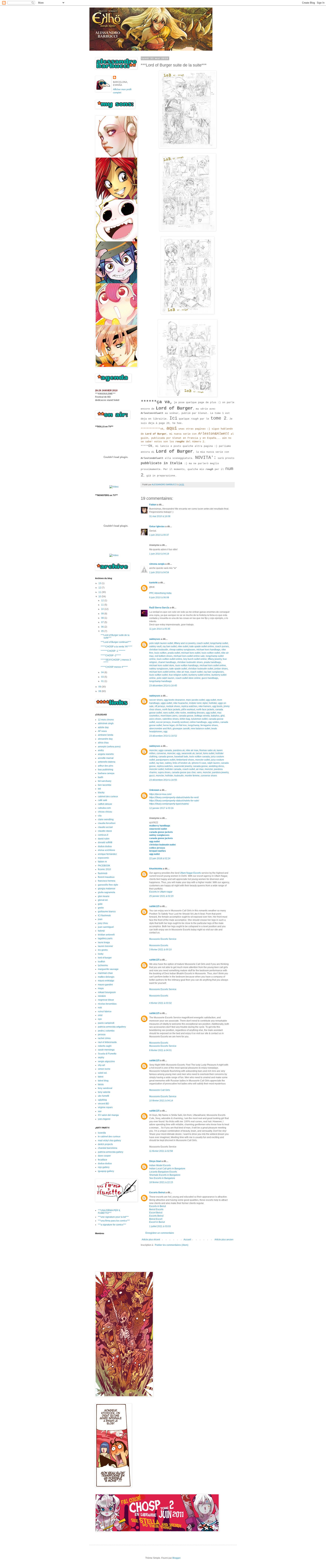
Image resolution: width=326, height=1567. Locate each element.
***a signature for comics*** (112, 1224)
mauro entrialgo (106, 980)
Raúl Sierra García (159, 607)
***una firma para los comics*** (114, 1220)
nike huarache (180, 703)
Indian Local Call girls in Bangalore (167, 1168)
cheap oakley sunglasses (182, 649)
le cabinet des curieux (109, 1136)
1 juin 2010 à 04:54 (159, 572)
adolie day (103, 727)
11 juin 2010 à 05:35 (159, 629)
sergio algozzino (106, 1061)
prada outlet (174, 653)
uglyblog (102, 1100)
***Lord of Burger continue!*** (116, 642)
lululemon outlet (199, 719)
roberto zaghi (104, 1046)
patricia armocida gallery (110, 1152)
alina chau (103, 742)
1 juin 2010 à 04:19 (159, 553)
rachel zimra (104, 1038)
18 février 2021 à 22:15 (161, 1182)
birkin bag (185, 719)
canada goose (186, 715)
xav (99, 1111)
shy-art (101, 1065)
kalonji (101, 930)
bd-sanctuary (104, 781)
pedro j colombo (106, 1030)
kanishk (153, 582)
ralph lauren (213, 763)
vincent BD (103, 1103)
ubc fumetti (103, 1096)
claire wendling (106, 819)
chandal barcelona (107, 1148)
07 (102, 622)
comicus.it (103, 835)
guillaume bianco (107, 911)
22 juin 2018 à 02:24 (159, 858)
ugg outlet (211, 700)
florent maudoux (106, 877)
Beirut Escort (155, 1219)
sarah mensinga (106, 1049)
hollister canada (173, 769)
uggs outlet (166, 703)
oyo (100, 1019)
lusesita (102, 1132)
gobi (100, 904)
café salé (102, 800)
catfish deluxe (105, 804)
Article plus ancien (224, 1239)
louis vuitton (160, 653)
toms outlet (208, 753)
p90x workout (188, 709)
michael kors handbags (208, 649)
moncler (153, 750)
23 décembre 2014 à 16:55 (163, 780)
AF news (102, 731)
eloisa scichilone (106, 850)
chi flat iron (181, 725)
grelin (101, 907)
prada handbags (212, 662)
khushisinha (155, 868)
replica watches (189, 706)
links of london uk (182, 763)
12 (100, 587)
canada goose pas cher (184, 772)
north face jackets (171, 709)
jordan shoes (221, 668)
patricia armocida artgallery (112, 1026)
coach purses (222, 646)
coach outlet (203, 643)
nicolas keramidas (107, 1003)
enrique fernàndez (107, 854)
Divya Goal (155, 1161)
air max (200, 769)
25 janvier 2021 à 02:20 (161, 896)
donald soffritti (105, 842)
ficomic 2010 (104, 869)
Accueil (187, 1239)
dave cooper (104, 1155)
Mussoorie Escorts (158, 945)
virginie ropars (105, 1107)
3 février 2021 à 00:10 (160, 949)
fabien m (102, 861)
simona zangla (157, 564)
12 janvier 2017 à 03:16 (161, 808)
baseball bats (181, 756)
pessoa (101, 1034)
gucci (152, 775)
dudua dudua (105, 846)
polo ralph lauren (165, 678)
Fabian (152, 504)
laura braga (104, 942)
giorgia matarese (106, 888)
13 (100, 583)
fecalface (102, 1159)
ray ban (160, 763)
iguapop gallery (106, 1171)
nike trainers (204, 706)
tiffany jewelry (215, 659)
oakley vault (155, 646)
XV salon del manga (108, 1115)
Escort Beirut (155, 1212)
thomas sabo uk (207, 750)
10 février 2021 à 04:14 (161, 1100)
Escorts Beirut (157, 1192)
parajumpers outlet (165, 759)
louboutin (179, 775)
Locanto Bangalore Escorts (163, 1171)
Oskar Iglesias (157, 526)
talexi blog (103, 1080)
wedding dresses (196, 712)
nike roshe (180, 712)
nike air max (183, 672)
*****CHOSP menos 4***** (114, 667)
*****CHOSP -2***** (111, 655)
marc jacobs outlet (195, 700)
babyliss (215, 715)
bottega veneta (202, 715)
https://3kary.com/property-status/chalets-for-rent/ (174, 797)
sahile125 (154, 906)
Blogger (176, 1558)
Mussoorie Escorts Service (162, 939)
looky (100, 954)
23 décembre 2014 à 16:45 (163, 685)
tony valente (104, 1092)
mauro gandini (105, 984)
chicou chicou (105, 811)
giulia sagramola (106, 892)
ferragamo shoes (209, 725)
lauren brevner (105, 946)
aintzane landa (105, 735)
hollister (213, 703)
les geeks (103, 950)
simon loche (104, 1069)
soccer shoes (156, 700)
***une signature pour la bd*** (113, 1217)
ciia (99, 815)
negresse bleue (106, 1000)
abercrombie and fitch (160, 728)
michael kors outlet (190, 653)
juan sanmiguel (106, 927)
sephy (101, 1057)
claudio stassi (105, 831)
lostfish (101, 961)
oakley (168, 763)
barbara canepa (106, 773)
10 (100, 596)
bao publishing (105, 769)
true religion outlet (178, 675)
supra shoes (164, 772)
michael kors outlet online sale (189, 656)
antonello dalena (106, 762)
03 (102, 677)
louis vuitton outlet (210, 653)
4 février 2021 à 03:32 (160, 1003)
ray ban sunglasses (214, 672)
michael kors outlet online (213, 665)
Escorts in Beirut (157, 1206)
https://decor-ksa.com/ (160, 794)
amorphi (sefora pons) (109, 746)
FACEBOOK (104, 865)
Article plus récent (151, 1239)
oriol (100, 1015)
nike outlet (183, 646)
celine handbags (198, 722)
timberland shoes (185, 759)
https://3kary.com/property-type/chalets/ (169, 804)
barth (100, 777)
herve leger (169, 725)
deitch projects (105, 1144)
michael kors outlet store (161, 665)
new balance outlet (200, 728)
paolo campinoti (106, 1023)
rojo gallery (103, 1167)
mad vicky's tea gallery (109, 1140)
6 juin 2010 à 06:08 (159, 597)
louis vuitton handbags (186, 665)
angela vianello (106, 754)
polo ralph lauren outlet (161, 643)
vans (199, 772)
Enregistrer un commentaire (159, 1233)
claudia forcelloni (106, 823)
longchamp (193, 725)
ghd (223, 715)
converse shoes (209, 775)
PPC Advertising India (160, 593)
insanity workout (180, 722)
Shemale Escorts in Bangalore (164, 1175)
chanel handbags (167, 662)
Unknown (154, 790)
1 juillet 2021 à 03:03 (160, 1226)
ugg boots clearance (174, 700)
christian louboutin (158, 649)
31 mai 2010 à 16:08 (159, 516)
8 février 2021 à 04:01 (160, 1050)
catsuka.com (104, 808)
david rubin (103, 838)
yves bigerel (104, 1119)
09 (102, 613)
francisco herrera (106, 881)
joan (100, 919)
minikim (102, 996)
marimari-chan (105, 973)
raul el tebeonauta (107, 1042)
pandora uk (179, 750)
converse (161, 753)
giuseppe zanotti (181, 728)
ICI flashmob (104, 915)
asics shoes (155, 719)
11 (100, 592)
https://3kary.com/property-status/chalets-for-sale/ (174, 800)
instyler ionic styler (198, 703)
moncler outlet (202, 759)
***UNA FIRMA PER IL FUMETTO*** (109, 1211)
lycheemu (103, 965)
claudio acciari (105, 827)
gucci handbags (210, 678)
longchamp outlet (219, 643)
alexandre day (105, 739)
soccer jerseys (163, 722)
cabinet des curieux (108, 796)
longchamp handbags (160, 681)
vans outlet (168, 712)
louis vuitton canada (199, 756)
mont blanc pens (169, 715)
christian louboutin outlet (200, 668)
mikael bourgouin (107, 992)
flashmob (102, 873)
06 (102, 627)
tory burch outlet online (195, 659)
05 (102, 631)
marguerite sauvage (108, 969)
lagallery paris (105, 938)
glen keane (103, 896)
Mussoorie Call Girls (159, 1090)
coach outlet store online (188, 678)
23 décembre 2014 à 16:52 (163, 736)
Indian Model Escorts (160, 1165)
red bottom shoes (163, 656)
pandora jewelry (220, 772)
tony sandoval (105, 1088)
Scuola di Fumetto (107, 1053)
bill (99, 788)
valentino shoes (170, 719)
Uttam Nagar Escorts (190, 873)
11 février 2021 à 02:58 (161, 1151)
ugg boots (217, 706)
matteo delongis (106, 977)
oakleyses (154, 639)
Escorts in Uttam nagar (160, 891)
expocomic (103, 858)
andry (101, 750)
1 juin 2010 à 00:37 (159, 535)
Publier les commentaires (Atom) (171, 1245)
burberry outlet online (199, 675)
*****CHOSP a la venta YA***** (116, 646)
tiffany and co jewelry (184, 643)
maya (101, 988)
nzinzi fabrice (104, 1011)
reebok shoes (173, 706)
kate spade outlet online (201, 646)
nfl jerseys (160, 706)
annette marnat (105, 758)
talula (101, 1084)
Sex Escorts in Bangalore (162, 1178)
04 (102, 672)
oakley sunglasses (158, 668)
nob (100, 1007)
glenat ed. (103, 900)
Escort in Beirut (157, 1222)
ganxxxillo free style (108, 884)
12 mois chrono (106, 719)
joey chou (103, 923)
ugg (165, 731)
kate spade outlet (178, 668)
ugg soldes (213, 722)
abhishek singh (106, 723)
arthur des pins (105, 765)
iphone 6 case (199, 763)
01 (102, 681)
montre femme (192, 775)
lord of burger (105, 957)
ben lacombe (104, 785)
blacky (101, 792)
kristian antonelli (106, 934)
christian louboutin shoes (190, 662)
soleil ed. (102, 1073)
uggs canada (165, 750)
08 (102, 618)
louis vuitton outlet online (169, 659)
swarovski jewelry (183, 766)
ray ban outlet (170, 646)
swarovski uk (188, 753)
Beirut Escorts (156, 1209)
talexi (100, 1076)
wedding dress (216, 766)
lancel (199, 753)
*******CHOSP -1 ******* (113, 651)
